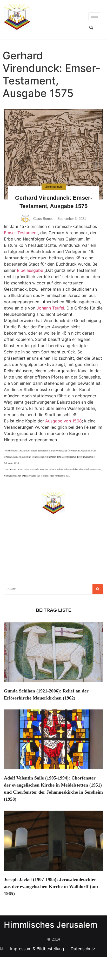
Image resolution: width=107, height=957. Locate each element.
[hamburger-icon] (94, 16)
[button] (91, 27)
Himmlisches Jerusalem (50, 925)
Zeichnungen (53, 186)
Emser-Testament (21, 232)
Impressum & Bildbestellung (37, 948)
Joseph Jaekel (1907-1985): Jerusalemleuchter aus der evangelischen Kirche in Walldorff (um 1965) (51, 886)
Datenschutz (83, 948)
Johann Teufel (50, 308)
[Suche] (97, 589)
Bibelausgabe (30, 270)
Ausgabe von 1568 (63, 420)
